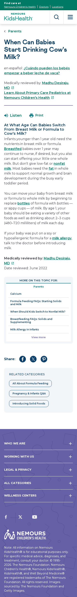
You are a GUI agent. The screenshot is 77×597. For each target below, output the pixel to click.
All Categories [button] (17, 483)
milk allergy (61, 238)
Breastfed (13, 149)
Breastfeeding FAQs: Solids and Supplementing (31, 320)
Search (56, 17)
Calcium (15, 293)
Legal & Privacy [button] (17, 469)
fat (51, 168)
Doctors (43, 6)
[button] (13, 115)
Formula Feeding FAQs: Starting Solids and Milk (35, 303)
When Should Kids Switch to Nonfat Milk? (37, 311)
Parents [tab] (38, 286)
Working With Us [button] (19, 456)
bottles (23, 203)
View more (38, 337)
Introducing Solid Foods (29, 403)
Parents (15, 31)
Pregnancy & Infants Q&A (29, 393)
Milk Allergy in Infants (24, 329)
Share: (9, 359)
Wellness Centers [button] (20, 495)
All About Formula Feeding (30, 383)
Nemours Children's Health (20, 6)
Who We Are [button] (14, 443)
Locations (57, 6)
